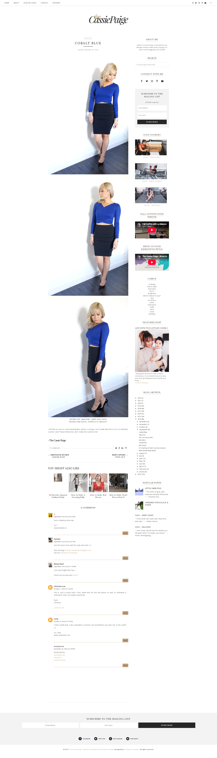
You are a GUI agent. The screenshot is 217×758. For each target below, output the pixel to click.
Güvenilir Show (59, 660)
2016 (140, 414)
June (141, 458)
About (16, 3)
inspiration (152, 305)
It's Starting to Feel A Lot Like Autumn (152, 448)
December (143, 422)
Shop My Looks (30, 3)
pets (152, 309)
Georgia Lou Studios (131, 749)
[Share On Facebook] (119, 448)
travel (152, 312)
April (141, 464)
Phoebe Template (107, 749)
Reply (125, 533)
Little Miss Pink (153, 488)
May (141, 461)
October (142, 427)
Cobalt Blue (143, 432)
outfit (88, 38)
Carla (56, 619)
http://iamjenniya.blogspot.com (78, 550)
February (142, 469)
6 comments (55, 448)
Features (56, 3)
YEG (152, 298)
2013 (140, 474)
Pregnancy (152, 293)
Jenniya (57, 539)
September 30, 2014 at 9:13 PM (64, 517)
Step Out (142, 435)
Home (7, 3)
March (141, 466)
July (140, 456)
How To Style (152, 287)
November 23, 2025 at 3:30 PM (64, 649)
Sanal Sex (57, 657)
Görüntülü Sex (59, 655)
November (143, 424)
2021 (140, 401)
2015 (140, 416)
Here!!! (75, 575)
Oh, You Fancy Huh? (146, 437)
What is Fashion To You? (152, 296)
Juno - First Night (144, 515)
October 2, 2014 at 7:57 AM (63, 621)
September (143, 430)
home (152, 303)
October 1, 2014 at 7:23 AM (63, 589)
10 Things (152, 284)
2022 (140, 398)
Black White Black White (147, 451)
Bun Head (142, 445)
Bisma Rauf (59, 564)
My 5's (152, 291)
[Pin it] (126, 448)
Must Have (152, 289)
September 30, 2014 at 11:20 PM (65, 566)
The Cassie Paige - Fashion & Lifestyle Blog (84, 749)
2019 (140, 406)
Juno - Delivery (143, 527)
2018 (140, 409)
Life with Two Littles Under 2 (151, 328)
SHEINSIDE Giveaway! (68, 553)
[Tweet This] (116, 448)
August (142, 453)
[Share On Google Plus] (122, 448)
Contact (44, 3)
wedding (152, 314)
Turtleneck (143, 443)
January (142, 472)
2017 (140, 411)
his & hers (152, 300)
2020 (140, 403)
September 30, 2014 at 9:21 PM (64, 542)
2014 (140, 419)
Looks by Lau (59, 608)
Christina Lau (59, 586)
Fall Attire (142, 440)
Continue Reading (141, 383)
